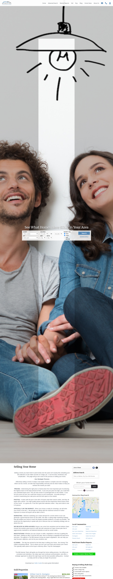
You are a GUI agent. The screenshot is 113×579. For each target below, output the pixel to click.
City (24, 236)
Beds (41, 236)
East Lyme (74, 526)
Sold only (67, 239)
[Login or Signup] (110, 3)
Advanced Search (84, 236)
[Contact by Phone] (106, 3)
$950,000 (66, 574)
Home (66, 233)
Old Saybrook (89, 538)
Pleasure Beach (76, 538)
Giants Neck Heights (91, 533)
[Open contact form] (102, 3)
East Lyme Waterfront (77, 531)
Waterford (88, 526)
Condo (67, 235)
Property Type (67, 232)
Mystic (73, 549)
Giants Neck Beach (77, 533)
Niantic (87, 529)
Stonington (75, 536)
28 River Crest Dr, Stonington (40, 574)
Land (66, 237)
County (25, 232)
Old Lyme (74, 529)
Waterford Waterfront (91, 531)
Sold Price (42, 232)
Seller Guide (38, 563)
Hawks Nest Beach (90, 536)
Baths (48, 236)
